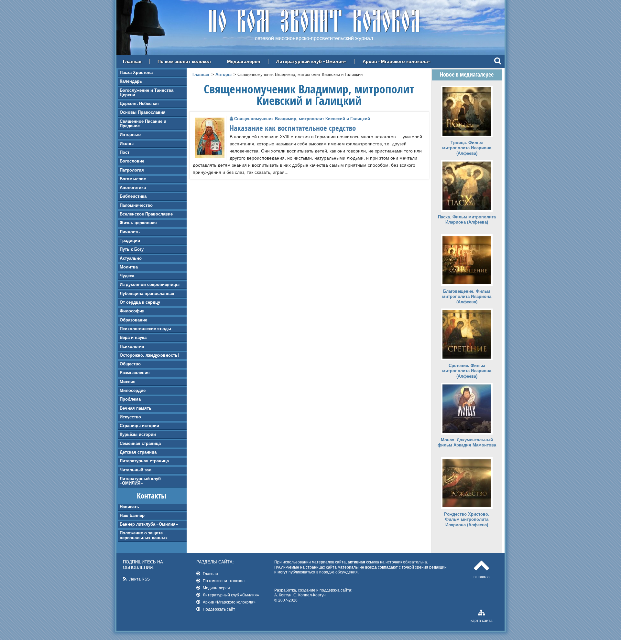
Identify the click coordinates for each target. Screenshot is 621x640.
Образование (133, 320)
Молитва (129, 267)
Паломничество (136, 205)
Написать (129, 506)
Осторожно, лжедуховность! (149, 355)
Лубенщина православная (147, 293)
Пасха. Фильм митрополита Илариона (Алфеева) (467, 220)
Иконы (127, 143)
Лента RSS (139, 579)
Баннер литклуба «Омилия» (149, 524)
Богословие (132, 161)
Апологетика (133, 187)
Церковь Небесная (139, 103)
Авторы (223, 74)
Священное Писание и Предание (143, 123)
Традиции (130, 240)
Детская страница (138, 452)
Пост (124, 152)
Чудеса (127, 275)
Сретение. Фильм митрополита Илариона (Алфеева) (466, 371)
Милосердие (133, 390)
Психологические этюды (145, 328)
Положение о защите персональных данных (144, 535)
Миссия (128, 381)
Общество (130, 364)
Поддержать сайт (219, 609)
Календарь (131, 81)
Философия (132, 311)
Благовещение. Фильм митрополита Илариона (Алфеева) (466, 297)
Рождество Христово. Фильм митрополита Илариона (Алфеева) (466, 520)
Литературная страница (144, 460)
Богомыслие (133, 178)
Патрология (132, 170)
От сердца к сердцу (140, 302)
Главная (132, 61)
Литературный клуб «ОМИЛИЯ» (140, 481)
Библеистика (133, 196)
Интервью (130, 134)
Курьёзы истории (138, 434)
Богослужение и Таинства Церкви (146, 92)
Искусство (130, 416)
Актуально (131, 258)
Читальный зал (135, 469)
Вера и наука (133, 337)
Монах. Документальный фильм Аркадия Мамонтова (467, 442)
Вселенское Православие (146, 214)
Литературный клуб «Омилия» (311, 61)
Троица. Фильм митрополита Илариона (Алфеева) (466, 148)
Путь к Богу (132, 249)
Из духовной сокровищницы (150, 284)
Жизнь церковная (138, 222)
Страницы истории (139, 425)
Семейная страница (140, 443)
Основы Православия (143, 112)
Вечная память (135, 408)
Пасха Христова (136, 72)
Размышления (135, 372)
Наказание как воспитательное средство (293, 128)
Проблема (130, 399)
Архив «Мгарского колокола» (396, 61)
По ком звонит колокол (184, 61)
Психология (132, 346)
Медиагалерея (243, 61)
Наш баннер (132, 515)
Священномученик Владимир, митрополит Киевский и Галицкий (302, 118)
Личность (130, 231)
